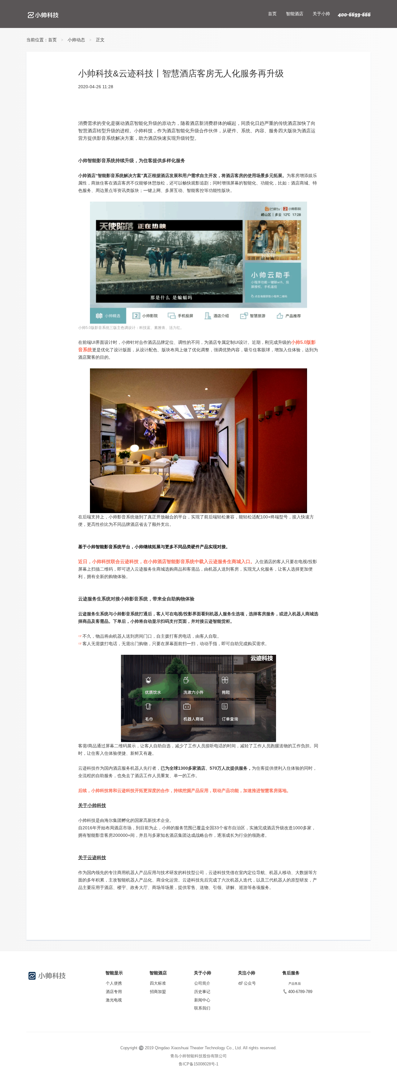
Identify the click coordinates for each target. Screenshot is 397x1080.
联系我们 (202, 1008)
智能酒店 (294, 13)
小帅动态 (76, 39)
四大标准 (158, 983)
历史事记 (202, 991)
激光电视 (114, 1000)
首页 (272, 13)
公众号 (250, 983)
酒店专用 (114, 991)
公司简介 (202, 983)
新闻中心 (202, 1000)
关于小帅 (321, 13)
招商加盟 (158, 991)
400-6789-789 (300, 991)
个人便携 (114, 983)
